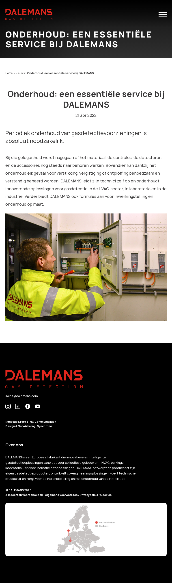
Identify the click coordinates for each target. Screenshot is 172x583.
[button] (163, 14)
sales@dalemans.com (21, 396)
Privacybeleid (89, 495)
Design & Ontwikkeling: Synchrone (28, 426)
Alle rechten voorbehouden (24, 495)
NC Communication (43, 422)
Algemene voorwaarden (61, 495)
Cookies (106, 495)
